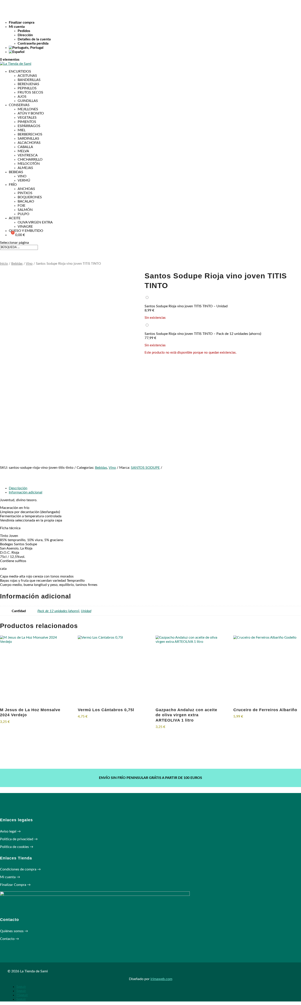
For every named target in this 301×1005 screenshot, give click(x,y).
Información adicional (25, 492)
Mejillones (28, 109)
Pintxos (25, 193)
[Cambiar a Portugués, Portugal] (155, 48)
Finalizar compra (21, 22)
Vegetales (27, 117)
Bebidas (16, 172)
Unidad (86, 611)
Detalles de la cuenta (34, 39)
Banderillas (29, 80)
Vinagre (25, 226)
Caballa (25, 147)
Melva (23, 151)
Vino (22, 176)
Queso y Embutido (26, 230)
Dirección (25, 35)
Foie (21, 205)
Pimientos (27, 122)
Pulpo (23, 214)
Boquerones (30, 197)
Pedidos (24, 31)
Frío (13, 184)
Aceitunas (27, 75)
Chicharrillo (30, 159)
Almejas (25, 168)
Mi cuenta (17, 26)
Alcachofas (29, 142)
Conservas (19, 105)
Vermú (24, 180)
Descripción (18, 488)
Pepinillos (27, 88)
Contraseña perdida (33, 43)
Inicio (4, 263)
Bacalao (26, 201)
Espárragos (29, 126)
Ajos (22, 96)
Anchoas (26, 189)
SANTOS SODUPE (145, 467)
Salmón (25, 210)
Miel (22, 130)
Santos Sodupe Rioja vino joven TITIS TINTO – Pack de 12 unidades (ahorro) (203, 334)
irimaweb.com (161, 979)
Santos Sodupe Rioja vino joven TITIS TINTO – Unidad (186, 306)
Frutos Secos (30, 92)
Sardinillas (28, 138)
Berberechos (30, 134)
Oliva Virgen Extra (35, 222)
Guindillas (28, 101)
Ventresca (28, 155)
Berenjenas (28, 84)
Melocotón (29, 163)
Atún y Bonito (31, 113)
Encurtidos (20, 71)
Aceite (14, 218)
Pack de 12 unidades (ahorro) (58, 611)
